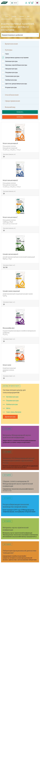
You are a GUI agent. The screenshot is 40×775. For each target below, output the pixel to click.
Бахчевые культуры (12, 397)
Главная (14, 16)
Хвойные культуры (12, 404)
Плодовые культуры (12, 400)
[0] (32, 3)
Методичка (7, 428)
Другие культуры (10, 417)
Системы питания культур (11, 386)
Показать (20, 112)
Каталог (22, 16)
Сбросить (20, 117)
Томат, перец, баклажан (13, 412)
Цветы (8, 408)
